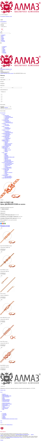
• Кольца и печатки (7, 144)
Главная (1, 73)
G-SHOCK (6, 155)
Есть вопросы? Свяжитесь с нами (6, 16)
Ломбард (2, 38)
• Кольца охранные (7, 149)
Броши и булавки (5, 139)
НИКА (5, 154)
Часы (2, 36)
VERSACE (6, 158)
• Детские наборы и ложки (9, 163)
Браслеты (4, 123)
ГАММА (5, 153)
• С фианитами (7, 135)
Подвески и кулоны (5, 401)
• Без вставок (6, 115)
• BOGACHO (6, 169)
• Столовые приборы (8, 167)
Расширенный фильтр (4, 72)
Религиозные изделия (6, 405)
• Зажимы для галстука (8, 143)
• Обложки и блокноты (8, 172)
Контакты (4, 417)
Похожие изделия (5, 225)
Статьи (2, 39)
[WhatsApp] (5, 223)
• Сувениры (6, 174)
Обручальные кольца (6, 136)
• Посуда (5, 166)
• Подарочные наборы (8, 164)
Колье (3, 126)
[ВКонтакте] (1, 223)
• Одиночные (6, 118)
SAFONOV (6, 156)
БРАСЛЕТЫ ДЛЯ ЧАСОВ (8, 161)
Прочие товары (5, 175)
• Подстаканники (7, 165)
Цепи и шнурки (10, 73)
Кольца (3, 398)
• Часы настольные (7, 159)
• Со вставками (7, 125)
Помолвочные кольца (6, 133)
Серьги (3, 114)
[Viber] (3, 223)
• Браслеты (6, 141)
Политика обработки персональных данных (9, 418)
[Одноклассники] (2, 223)
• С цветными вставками (8, 117)
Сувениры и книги (5, 168)
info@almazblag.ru (3, 21)
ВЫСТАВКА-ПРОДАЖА (6, 177)
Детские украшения (5, 146)
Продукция (6, 73)
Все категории (2, 112)
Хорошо (32, 434)
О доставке (3, 41)
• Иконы (5, 148)
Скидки (2, 37)
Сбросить (6, 107)
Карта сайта (4, 415)
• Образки (6, 151)
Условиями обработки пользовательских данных (14, 437)
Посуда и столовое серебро (7, 162)
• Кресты (5, 150)
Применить (2, 107)
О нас (1, 411)
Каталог (2, 35)
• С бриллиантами (7, 116)
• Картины (6, 170)
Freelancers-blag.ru (9, 424)
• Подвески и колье (7, 145)
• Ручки (5, 173)
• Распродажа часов (7, 160)
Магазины (3, 40)
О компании (4, 46)
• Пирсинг (6, 119)
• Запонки (6, 142)
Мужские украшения (6, 140)
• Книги (5, 171)
